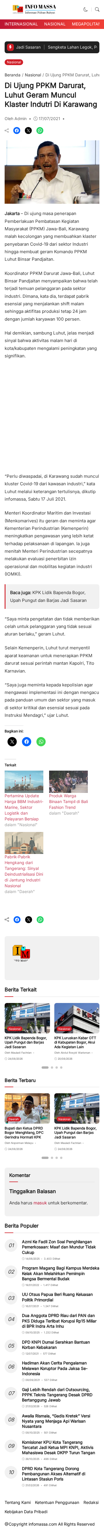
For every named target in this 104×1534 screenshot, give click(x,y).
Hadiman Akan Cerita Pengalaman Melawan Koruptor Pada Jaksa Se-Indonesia (55, 1368)
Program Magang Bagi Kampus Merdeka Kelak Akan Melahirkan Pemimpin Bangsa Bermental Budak (60, 1273)
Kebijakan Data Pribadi (26, 1511)
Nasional (55, 23)
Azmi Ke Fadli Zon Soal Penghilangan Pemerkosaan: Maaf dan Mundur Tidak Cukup (59, 1246)
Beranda (13, 74)
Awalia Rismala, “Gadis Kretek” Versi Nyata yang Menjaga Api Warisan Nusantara (56, 1421)
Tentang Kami (18, 1502)
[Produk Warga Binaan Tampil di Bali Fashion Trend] (68, 782)
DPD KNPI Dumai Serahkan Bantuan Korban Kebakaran (56, 1345)
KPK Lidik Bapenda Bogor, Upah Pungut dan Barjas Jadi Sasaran (26, 1042)
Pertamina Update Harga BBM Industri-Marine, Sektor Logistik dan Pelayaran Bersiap (24, 807)
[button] (85, 9)
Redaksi (91, 1502)
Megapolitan (86, 23)
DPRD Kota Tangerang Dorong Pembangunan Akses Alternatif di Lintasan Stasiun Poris (53, 1473)
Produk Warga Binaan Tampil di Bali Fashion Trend (68, 801)
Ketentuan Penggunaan (57, 1502)
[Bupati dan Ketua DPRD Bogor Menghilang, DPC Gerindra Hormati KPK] (27, 1119)
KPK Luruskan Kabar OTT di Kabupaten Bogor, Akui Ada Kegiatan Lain (75, 1042)
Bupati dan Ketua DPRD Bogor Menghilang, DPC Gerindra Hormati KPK (24, 1132)
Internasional (21, 23)
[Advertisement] (52, 414)
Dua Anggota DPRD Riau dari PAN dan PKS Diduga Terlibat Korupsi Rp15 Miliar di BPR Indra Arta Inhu (59, 1320)
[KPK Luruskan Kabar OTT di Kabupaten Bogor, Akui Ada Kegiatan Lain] (77, 1029)
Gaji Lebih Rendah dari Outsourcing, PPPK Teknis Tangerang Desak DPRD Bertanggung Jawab (57, 1394)
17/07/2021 (49, 118)
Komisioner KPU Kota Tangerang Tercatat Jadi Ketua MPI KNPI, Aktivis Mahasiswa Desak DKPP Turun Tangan (58, 1447)
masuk (40, 1203)
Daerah (14, 1119)
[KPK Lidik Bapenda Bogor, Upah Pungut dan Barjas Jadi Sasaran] (27, 1029)
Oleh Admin (16, 118)
